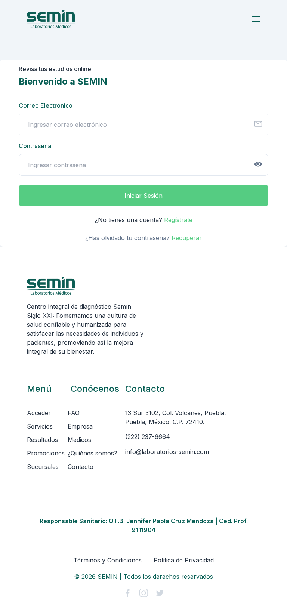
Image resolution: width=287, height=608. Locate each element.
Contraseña (35, 146)
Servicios (40, 426)
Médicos (79, 439)
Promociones (46, 453)
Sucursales (43, 466)
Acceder (39, 413)
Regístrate (178, 220)
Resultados (42, 439)
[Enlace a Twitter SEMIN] (159, 593)
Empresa (80, 426)
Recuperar (187, 238)
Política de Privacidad (184, 560)
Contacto (80, 466)
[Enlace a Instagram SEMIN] (143, 593)
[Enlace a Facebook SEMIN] (127, 593)
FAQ (74, 413)
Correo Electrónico (45, 105)
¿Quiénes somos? (92, 453)
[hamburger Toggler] (256, 19)
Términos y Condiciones (108, 560)
